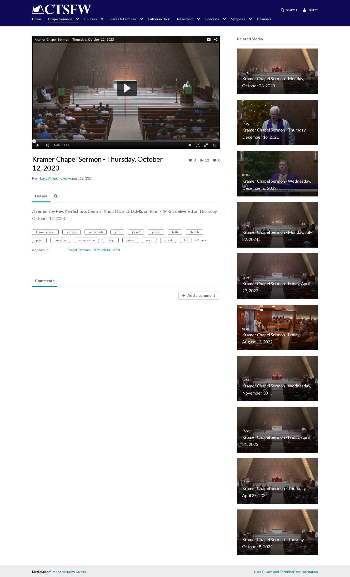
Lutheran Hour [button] (159, 19)
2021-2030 (101, 250)
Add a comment (201, 295)
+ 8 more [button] (201, 240)
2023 (116, 250)
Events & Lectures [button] (122, 19)
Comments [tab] (45, 280)
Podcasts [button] (212, 19)
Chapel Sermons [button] (60, 19)
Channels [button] (264, 19)
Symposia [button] (238, 19)
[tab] (41, 196)
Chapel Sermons (78, 250)
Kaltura (81, 572)
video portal (62, 572)
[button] (287, 10)
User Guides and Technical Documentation (286, 572)
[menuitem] (40, 18)
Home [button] (36, 19)
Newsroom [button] (185, 19)
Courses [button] (90, 19)
